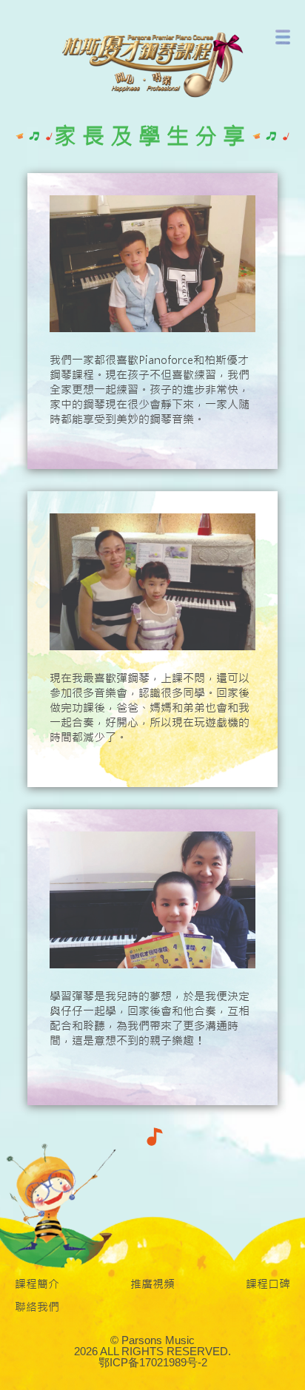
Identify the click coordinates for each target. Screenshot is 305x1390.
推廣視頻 (152, 1283)
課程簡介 (37, 1283)
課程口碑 (268, 1283)
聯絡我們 (37, 1306)
